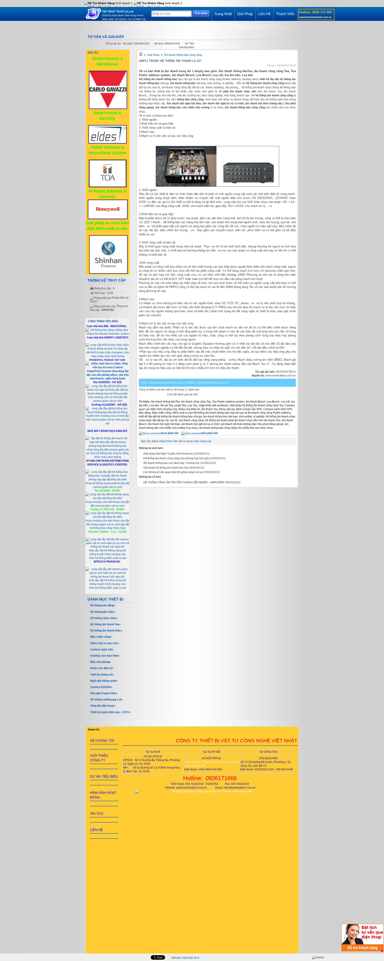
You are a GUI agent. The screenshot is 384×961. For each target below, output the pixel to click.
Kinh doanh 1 (123, 3)
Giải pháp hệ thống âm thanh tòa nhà (165, 467)
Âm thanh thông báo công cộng (183, 55)
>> (342, 921)
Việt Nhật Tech (190, 957)
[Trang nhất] (140, 55)
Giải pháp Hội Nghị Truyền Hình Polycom (168, 453)
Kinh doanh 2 (173, 3)
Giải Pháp (245, 14)
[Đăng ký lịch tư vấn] (362, 950)
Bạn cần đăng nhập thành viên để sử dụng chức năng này (176, 441)
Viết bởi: (185, 957)
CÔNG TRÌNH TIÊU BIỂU (103, 321)
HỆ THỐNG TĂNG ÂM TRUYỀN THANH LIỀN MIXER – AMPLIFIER (183, 482)
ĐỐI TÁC (93, 52)
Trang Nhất (223, 14)
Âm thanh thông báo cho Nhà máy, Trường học (171, 463)
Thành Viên (285, 14)
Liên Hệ (264, 14)
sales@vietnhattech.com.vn (315, 17)
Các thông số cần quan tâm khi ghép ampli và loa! (173, 472)
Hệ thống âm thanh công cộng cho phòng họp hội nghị (176, 458)
